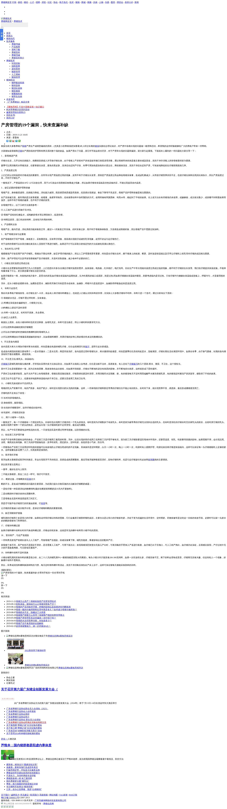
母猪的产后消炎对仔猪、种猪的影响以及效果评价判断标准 (43, 607)
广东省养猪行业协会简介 (17, 717)
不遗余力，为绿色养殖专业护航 (21, 775)
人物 (101, 2)
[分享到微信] (19, 141)
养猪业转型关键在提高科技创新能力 (23, 773)
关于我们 (5, 795)
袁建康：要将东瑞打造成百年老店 (22, 767)
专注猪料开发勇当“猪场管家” (19, 786)
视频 (89, 2)
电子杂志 (63, 2)
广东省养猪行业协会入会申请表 (21, 711)
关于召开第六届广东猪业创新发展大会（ (29, 689)
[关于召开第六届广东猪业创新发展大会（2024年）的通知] (7, 703)
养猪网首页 (6, 2)
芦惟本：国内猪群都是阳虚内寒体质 (26, 745)
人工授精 (16, 74)
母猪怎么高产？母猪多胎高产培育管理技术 (36, 601)
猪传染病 (16, 85)
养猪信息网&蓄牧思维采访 (60, 636)
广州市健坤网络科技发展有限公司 (50, 800)
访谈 (95, 2)
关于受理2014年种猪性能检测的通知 (23, 733)
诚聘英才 (15, 795)
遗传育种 (16, 69)
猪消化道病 (17, 88)
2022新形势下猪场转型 (35, 650)
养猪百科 (16, 52)
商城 (83, 2)
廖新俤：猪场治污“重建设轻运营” (22, 764)
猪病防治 (10, 80)
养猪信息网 (48, 803)
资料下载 (16, 49)
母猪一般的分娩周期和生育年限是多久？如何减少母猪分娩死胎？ (46, 609)
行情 (14, 2)
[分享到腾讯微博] (16, 141)
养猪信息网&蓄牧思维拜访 (70, 668)
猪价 (26, 2)
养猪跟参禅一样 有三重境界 (19, 778)
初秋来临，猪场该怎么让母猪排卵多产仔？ (36, 604)
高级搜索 (43, 795)
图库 (113, 2)
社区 (50, 2)
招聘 (38, 2)
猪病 (77, 2)
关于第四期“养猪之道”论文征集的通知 (24, 725)
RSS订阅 (73, 795)
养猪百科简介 (18, 58)
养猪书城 (16, 44)
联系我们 (34, 795)
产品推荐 (16, 47)
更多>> (4, 739)
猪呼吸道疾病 (18, 83)
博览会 (120, 2)
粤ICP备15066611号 (10, 798)
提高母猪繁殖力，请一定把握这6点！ (33, 626)
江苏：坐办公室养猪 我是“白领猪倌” (24, 789)
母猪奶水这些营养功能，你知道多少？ (34, 621)
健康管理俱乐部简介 (15, 112)
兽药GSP (129, 2)
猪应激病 (16, 91)
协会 (55, 2)
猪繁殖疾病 (17, 94)
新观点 (9, 36)
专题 (107, 2)
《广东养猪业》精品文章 (17, 102)
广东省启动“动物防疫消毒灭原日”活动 (24, 731)
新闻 (137, 2)
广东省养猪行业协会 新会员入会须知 (23, 720)
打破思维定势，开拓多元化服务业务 (23, 770)
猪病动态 (10, 38)
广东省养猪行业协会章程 (17, 714)
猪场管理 (16, 77)
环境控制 (16, 63)
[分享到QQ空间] (10, 141)
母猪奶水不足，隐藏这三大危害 (30, 612)
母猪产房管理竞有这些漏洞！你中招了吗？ (36, 618)
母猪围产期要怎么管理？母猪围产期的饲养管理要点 (40, 615)
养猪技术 (18, 21)
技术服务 (10, 41)
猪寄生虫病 (17, 96)
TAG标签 (63, 795)
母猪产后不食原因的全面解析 (29, 623)
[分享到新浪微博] (13, 141)
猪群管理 (16, 72)
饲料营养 (16, 66)
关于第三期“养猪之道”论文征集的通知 (24, 728)
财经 (20, 2)
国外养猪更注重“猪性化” (17, 781)
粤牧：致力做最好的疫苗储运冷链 (22, 784)
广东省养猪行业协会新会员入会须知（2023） (27, 708)
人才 (32, 2)
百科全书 (10, 115)
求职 (44, 2)
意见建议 (24, 795)
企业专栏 (10, 99)
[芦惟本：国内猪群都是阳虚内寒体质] (7, 759)
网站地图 (53, 795)
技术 (71, 2)
